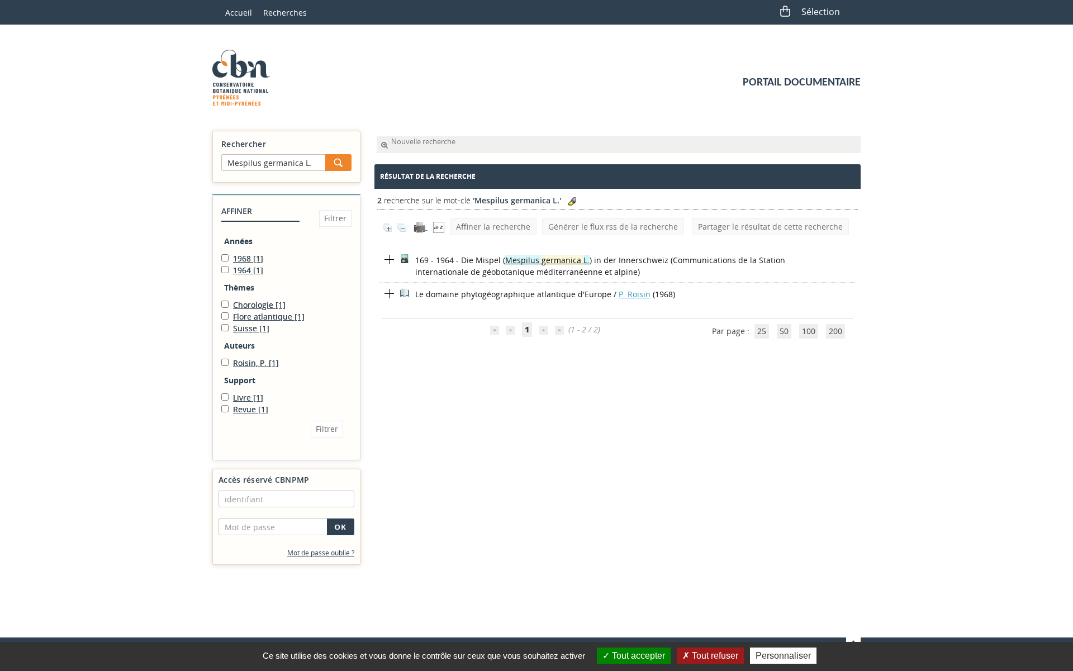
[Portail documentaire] (245, 78)
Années (238, 241)
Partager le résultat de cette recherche (770, 226)
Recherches (285, 12)
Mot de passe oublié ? (320, 553)
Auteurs (239, 345)
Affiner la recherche (493, 226)
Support (239, 380)
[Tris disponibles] (438, 226)
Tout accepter (637, 655)
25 (761, 331)
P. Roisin (635, 294)
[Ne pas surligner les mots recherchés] (572, 201)
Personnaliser (783, 655)
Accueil (238, 12)
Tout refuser (714, 655)
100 (808, 331)
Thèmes (239, 287)
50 (784, 331)
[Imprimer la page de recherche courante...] (421, 226)
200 (835, 331)
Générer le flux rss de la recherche (613, 226)
